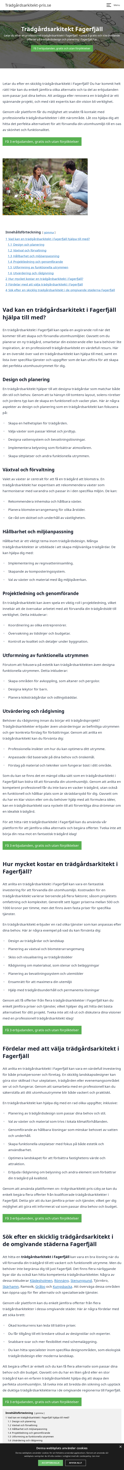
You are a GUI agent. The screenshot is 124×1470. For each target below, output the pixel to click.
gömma (49, 232)
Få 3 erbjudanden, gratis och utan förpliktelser (62, 48)
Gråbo (40, 1286)
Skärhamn (11, 1286)
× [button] (120, 1447)
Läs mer (96, 1456)
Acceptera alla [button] (50, 1462)
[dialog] (62, 1456)
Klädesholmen (41, 1280)
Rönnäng (61, 1280)
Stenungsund (81, 1280)
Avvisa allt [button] (75, 1462)
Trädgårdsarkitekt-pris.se (28, 5)
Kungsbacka (62, 1286)
